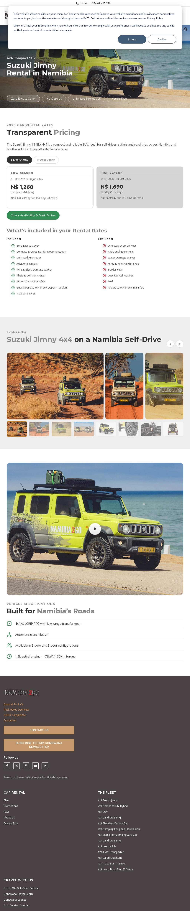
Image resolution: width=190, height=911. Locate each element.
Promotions (11, 806)
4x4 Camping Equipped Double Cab (119, 829)
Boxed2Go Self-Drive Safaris (21, 888)
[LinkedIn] (45, 765)
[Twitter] (16, 765)
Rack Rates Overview (16, 709)
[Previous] (170, 343)
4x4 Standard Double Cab (113, 823)
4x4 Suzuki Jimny (108, 800)
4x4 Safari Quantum (110, 857)
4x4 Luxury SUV (107, 846)
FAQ (6, 811)
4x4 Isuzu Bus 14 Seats (112, 863)
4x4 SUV (103, 811)
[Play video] (95, 529)
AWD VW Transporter (111, 852)
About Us (9, 817)
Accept (132, 39)
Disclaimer (10, 720)
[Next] (179, 343)
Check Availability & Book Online (33, 215)
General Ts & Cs (13, 704)
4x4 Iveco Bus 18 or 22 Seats (115, 869)
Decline (162, 39)
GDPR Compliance (15, 715)
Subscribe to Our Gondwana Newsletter (39, 745)
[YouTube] (35, 765)
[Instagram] (26, 765)
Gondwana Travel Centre (19, 894)
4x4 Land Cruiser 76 (110, 840)
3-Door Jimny (19, 159)
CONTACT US (39, 730)
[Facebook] (7, 765)
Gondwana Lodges (15, 899)
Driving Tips (11, 823)
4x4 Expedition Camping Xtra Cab (117, 834)
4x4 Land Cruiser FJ (109, 817)
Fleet (7, 800)
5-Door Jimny (46, 159)
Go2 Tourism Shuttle (16, 905)
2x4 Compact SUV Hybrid (113, 806)
